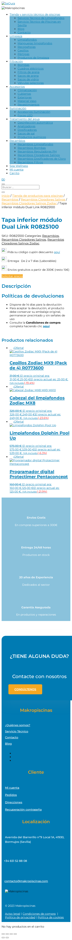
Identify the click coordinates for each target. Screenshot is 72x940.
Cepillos (23, 50)
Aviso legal (12, 914)
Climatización (27, 90)
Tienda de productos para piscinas (37, 196)
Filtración (16, 61)
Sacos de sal (26, 133)
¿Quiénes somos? (17, 725)
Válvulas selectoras (31, 83)
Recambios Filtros (30, 162)
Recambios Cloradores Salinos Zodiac (29, 203)
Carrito (14, 173)
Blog (21, 29)
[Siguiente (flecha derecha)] (7, 937)
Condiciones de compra (39, 914)
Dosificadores (27, 130)
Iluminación (18, 108)
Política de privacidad (20, 917)
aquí (57, 252)
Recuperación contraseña (23, 809)
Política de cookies (51, 917)
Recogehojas (27, 47)
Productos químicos (32, 137)
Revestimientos (28, 104)
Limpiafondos (27, 39)
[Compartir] (11, 934)
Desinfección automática (35, 122)
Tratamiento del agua (25, 119)
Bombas (23, 65)
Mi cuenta (16, 169)
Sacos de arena (28, 76)
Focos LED (25, 115)
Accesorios (17, 86)
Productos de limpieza (33, 58)
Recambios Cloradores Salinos (39, 155)
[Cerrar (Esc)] (15, 934)
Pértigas (23, 54)
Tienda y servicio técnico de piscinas (35, 14)
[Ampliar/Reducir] (3, 934)
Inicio (6, 196)
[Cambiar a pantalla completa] (7, 934)
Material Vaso (27, 101)
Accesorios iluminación (34, 112)
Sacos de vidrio (28, 79)
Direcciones (13, 802)
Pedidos (11, 795)
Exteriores (25, 97)
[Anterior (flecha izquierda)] (3, 937)
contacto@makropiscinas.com (26, 881)
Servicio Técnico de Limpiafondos (41, 18)
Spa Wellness (19, 166)
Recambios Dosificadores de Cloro (42, 159)
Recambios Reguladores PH (37, 151)
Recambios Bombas (32, 148)
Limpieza (16, 36)
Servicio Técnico (16, 731)
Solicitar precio (12, 276)
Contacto (24, 32)
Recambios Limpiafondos (35, 144)
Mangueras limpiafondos (35, 43)
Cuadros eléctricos (31, 68)
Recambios (17, 140)
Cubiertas (24, 94)
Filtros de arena (28, 72)
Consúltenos (25, 689)
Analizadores (26, 126)
